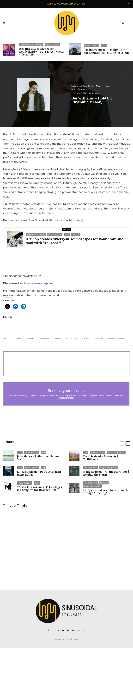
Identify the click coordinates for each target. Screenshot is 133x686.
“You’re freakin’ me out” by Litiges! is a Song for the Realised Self (39, 489)
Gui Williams (72, 339)
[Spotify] (73, 630)
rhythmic (99, 339)
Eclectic (31, 339)
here (37, 276)
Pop (67, 234)
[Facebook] (48, 630)
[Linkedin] (68, 630)
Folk (20, 452)
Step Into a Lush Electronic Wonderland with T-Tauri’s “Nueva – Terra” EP (41, 51)
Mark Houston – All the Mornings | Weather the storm (106, 473)
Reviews (76, 234)
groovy (58, 339)
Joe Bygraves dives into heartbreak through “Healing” (105, 492)
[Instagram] (58, 630)
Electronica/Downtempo (31, 45)
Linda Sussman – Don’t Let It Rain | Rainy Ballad (40, 473)
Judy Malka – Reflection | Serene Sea (38, 458)
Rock (104, 45)
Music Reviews (52, 45)
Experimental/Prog (36, 234)
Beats (19, 339)
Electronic (45, 339)
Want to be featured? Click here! (66, 3)
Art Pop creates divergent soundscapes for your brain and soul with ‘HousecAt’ (74, 241)
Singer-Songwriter (80, 89)
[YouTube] (63, 630)
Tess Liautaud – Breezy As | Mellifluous (100, 458)
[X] (53, 630)
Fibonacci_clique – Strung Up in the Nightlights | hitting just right (106, 51)
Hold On (86, 339)
